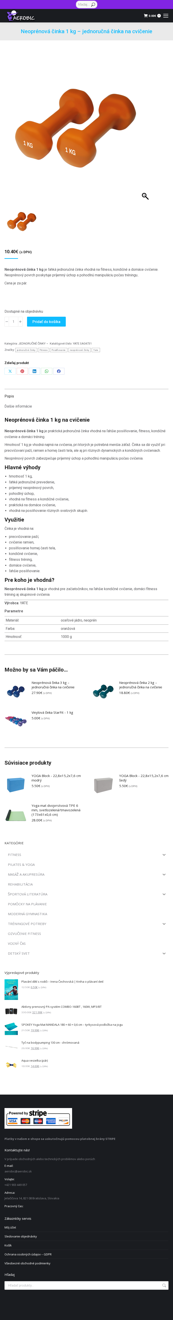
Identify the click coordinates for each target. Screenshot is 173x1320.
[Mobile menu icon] (165, 15)
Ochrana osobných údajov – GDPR (28, 1254)
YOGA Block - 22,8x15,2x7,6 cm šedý (143, 777)
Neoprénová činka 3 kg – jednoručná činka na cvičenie (53, 684)
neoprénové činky (79, 350)
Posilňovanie (59, 350)
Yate (95, 350)
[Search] (93, 4)
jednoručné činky (26, 350)
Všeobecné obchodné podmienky (27, 1263)
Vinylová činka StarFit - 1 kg (52, 712)
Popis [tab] (9, 396)
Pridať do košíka (46, 321)
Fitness (44, 350)
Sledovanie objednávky (21, 1236)
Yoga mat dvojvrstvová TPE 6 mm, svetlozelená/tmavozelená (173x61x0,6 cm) (56, 810)
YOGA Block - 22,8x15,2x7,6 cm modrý (56, 777)
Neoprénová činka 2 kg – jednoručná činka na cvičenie (140, 684)
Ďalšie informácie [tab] (18, 406)
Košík (8, 1245)
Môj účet (10, 1227)
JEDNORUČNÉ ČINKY (32, 343)
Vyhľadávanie (164, 1285)
